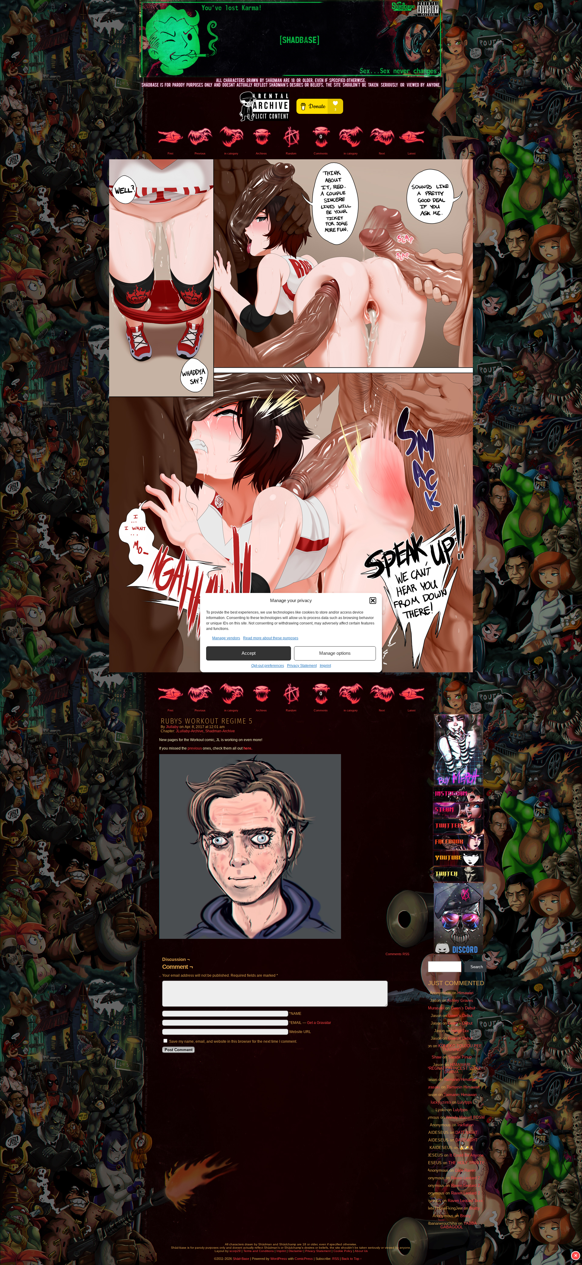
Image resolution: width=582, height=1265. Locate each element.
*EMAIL (310, 1023)
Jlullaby (172, 727)
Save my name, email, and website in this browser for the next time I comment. (233, 1041)
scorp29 (235, 1251)
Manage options (335, 653)
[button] (373, 601)
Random (291, 153)
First (170, 153)
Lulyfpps (464, 1102)
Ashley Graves (460, 1000)
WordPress (278, 1258)
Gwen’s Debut (463, 1008)
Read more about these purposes (270, 638)
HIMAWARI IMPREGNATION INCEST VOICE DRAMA (451, 1068)
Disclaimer (296, 1251)
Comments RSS (397, 954)
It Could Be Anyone (466, 1155)
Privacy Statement (302, 666)
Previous (200, 153)
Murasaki (436, 1008)
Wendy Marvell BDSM (465, 1117)
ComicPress (304, 1258)
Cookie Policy (342, 1251)
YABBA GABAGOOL (458, 1225)
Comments (321, 144)
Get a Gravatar (319, 1023)
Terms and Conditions (258, 1251)
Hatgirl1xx (460, 1030)
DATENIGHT (466, 1132)
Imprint (325, 666)
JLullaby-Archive (189, 731)
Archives (261, 153)
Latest (412, 153)
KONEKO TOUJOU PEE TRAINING (460, 1048)
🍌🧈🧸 (466, 1147)
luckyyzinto (441, 1102)
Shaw (436, 1057)
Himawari (465, 993)
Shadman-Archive (220, 731)
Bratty (474, 1208)
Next (382, 153)
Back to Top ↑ (352, 1258)
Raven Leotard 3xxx (465, 1200)
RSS (335, 1258)
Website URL (300, 1032)
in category (231, 153)
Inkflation (465, 1125)
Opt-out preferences (267, 666)
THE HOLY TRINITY (466, 1163)
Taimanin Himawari (460, 1079)
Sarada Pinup (460, 1057)
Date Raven (465, 1170)
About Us (361, 1251)
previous (195, 748)
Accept (249, 653)
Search (476, 967)
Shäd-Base (291, 38)
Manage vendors (226, 638)
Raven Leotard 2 (465, 1178)
